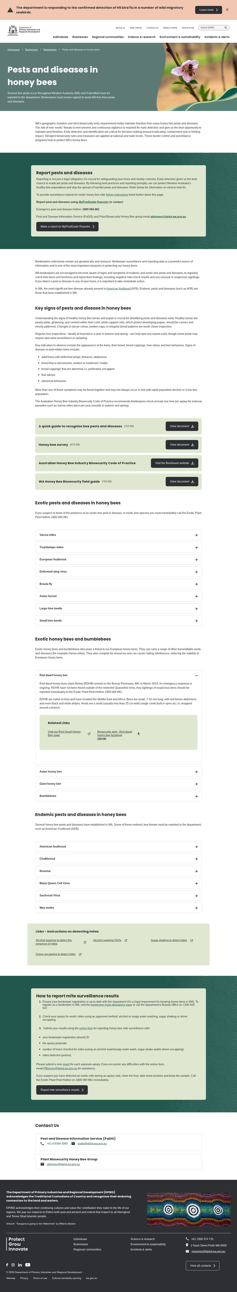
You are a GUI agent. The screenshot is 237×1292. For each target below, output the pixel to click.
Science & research (143, 1239)
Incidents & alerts (141, 1249)
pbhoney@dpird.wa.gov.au (168, 216)
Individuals (80, 1239)
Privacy (24, 1278)
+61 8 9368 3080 (57, 1143)
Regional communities (87, 1249)
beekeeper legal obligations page (111, 1004)
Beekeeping (50, 49)
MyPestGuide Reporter (94, 202)
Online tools (188, 28)
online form (86, 1028)
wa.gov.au (91, 1278)
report (66, 1064)
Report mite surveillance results (60, 1089)
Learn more (207, 9)
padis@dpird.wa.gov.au (92, 1143)
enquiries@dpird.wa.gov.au (208, 1251)
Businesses (31, 49)
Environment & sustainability (148, 1244)
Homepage (13, 49)
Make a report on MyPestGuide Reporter (65, 226)
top (230, 1287)
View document (180, 426)
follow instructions (117, 194)
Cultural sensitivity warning (66, 1278)
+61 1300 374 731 (202, 1239)
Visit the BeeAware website (172, 463)
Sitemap (10, 1278)
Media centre (170, 28)
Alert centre (136, 28)
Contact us (152, 28)
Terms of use (40, 1278)
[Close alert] (227, 10)
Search (226, 27)
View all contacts (200, 1265)
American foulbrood (118, 288)
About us (120, 28)
